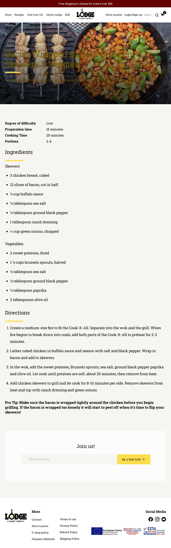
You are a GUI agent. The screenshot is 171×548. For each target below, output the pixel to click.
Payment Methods (43, 539)
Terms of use (68, 519)
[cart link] (162, 14)
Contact (37, 519)
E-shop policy (40, 532)
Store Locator (40, 526)
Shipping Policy (69, 538)
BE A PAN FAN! (131, 459)
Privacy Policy (69, 525)
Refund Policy (68, 532)
